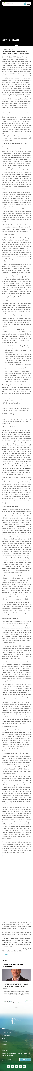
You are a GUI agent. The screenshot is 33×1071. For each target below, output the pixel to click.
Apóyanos (4, 1044)
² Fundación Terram (8, 938)
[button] (15, 1007)
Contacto (4, 1041)
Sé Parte (4, 1038)
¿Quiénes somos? (6, 1035)
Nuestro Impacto (6, 1032)
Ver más (7, 1002)
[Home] (8, 3)
